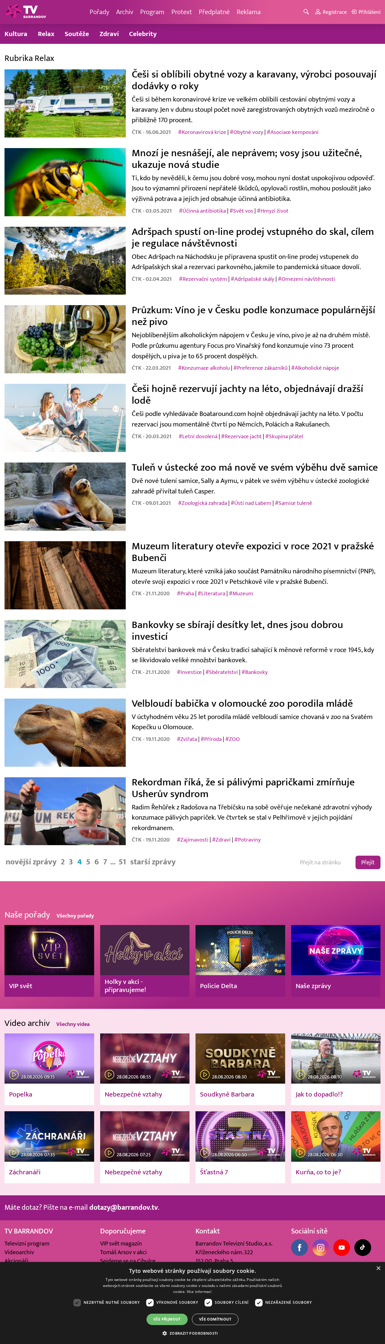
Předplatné (214, 12)
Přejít (367, 862)
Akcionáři (16, 1261)
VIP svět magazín (121, 1243)
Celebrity (143, 34)
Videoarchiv (19, 1252)
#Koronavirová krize (202, 132)
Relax (46, 34)
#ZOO (232, 739)
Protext (181, 12)
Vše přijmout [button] (167, 1319)
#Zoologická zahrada (202, 503)
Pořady (99, 12)
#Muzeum (241, 593)
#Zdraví (221, 839)
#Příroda (211, 739)
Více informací (199, 1291)
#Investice (189, 672)
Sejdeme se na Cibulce (128, 1261)
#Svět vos (241, 211)
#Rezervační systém (203, 279)
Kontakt (208, 1231)
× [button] (378, 1268)
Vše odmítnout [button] (215, 1319)
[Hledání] (307, 12)
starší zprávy (153, 862)
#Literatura (211, 593)
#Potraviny (247, 839)
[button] (192, 1333)
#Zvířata (187, 739)
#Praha (185, 593)
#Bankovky (255, 672)
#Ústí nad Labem (251, 503)
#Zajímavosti (192, 839)
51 (122, 862)
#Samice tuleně (293, 503)
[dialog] (192, 1303)
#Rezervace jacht (241, 436)
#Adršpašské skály (252, 279)
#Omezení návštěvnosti (306, 279)
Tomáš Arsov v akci (123, 1252)
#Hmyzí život (272, 211)
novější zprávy (31, 862)
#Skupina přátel (284, 436)
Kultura (16, 34)
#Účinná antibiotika (202, 211)
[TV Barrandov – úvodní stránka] (26, 12)
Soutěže (77, 34)
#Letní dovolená (198, 436)
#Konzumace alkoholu (204, 368)
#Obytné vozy (246, 132)
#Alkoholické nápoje (315, 368)
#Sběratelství (221, 672)
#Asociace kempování (293, 132)
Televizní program (27, 1243)
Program (152, 12)
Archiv (124, 12)
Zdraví (109, 34)
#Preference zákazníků (260, 368)
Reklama (249, 12)
